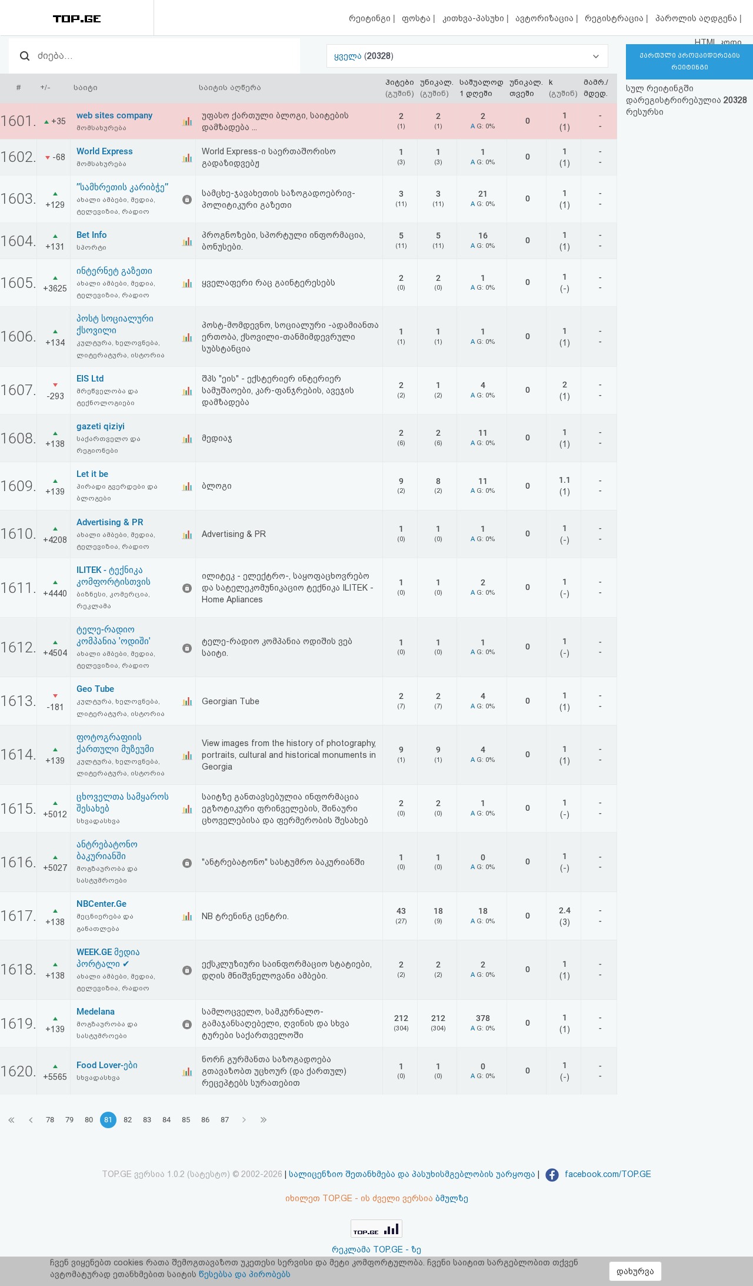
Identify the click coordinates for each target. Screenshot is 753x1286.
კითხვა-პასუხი (474, 18)
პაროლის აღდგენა (697, 18)
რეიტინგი (371, 18)
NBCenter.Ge (101, 904)
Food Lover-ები (107, 1065)
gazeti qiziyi (100, 426)
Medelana (95, 1011)
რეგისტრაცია (615, 18)
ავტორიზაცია (545, 18)
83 (147, 1119)
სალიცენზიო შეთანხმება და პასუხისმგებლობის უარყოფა (412, 1174)
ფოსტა (417, 18)
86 (205, 1119)
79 (69, 1119)
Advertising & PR (109, 522)
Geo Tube (95, 689)
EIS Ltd (90, 378)
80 (89, 1119)
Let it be (92, 474)
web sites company (114, 115)
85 (186, 1119)
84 (166, 1119)
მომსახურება (101, 128)
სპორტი (91, 247)
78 (50, 1119)
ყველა (349, 56)
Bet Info (91, 235)
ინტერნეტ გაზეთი (114, 271)
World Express (104, 151)
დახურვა (635, 1271)
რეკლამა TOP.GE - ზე (376, 1249)
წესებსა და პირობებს (245, 1274)
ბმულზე (451, 1198)
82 (128, 1119)
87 (225, 1119)
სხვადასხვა (98, 821)
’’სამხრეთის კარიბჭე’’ (122, 187)
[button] (467, 56)
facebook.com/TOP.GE (606, 1174)
